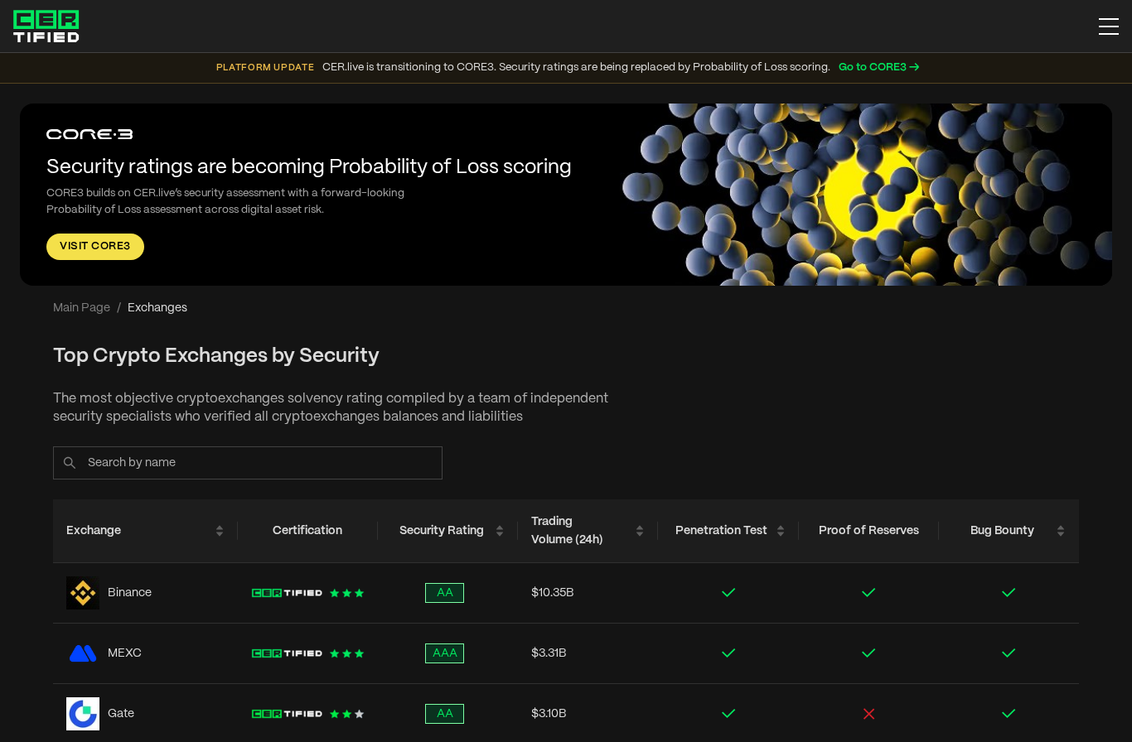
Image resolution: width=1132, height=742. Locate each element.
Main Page (81, 308)
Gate (121, 714)
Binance (130, 593)
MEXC (125, 653)
